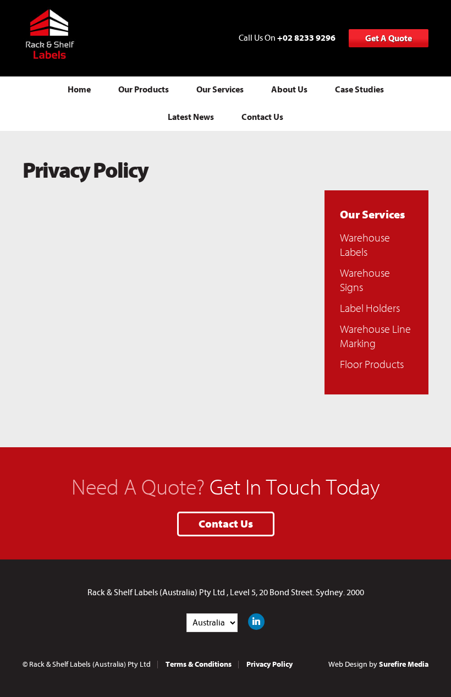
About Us (289, 90)
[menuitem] (79, 90)
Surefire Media (403, 664)
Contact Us (262, 117)
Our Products (143, 90)
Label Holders (370, 308)
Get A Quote (388, 38)
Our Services (220, 90)
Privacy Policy (269, 664)
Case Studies (359, 90)
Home (79, 90)
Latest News (191, 117)
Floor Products (372, 364)
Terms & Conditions (199, 664)
